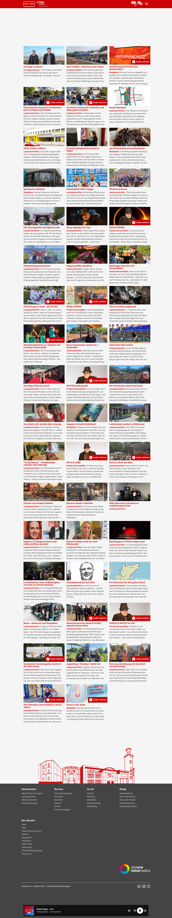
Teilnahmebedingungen (32, 850)
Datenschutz (27, 847)
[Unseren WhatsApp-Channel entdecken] (139, 886)
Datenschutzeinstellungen (58, 886)
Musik (123, 789)
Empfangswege (94, 803)
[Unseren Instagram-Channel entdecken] (148, 886)
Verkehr (57, 803)
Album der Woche (127, 800)
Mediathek (91, 800)
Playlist (90, 793)
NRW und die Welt (30, 800)
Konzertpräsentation (128, 806)
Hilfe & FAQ (27, 844)
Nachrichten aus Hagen (32, 793)
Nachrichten (29, 789)
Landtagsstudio (28, 796)
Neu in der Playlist (128, 796)
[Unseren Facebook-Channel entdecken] (144, 886)
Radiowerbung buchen (32, 831)
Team (24, 824)
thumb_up (145, 910)
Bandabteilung (126, 793)
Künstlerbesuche (127, 803)
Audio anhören (140, 62)
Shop (24, 828)
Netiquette (26, 841)
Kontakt (25, 834)
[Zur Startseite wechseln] (29, 4)
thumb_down (135, 910)
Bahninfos (58, 800)
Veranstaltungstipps (63, 793)
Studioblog (92, 806)
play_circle (140, 910)
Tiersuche (58, 796)
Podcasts (91, 796)
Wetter (57, 806)
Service (58, 789)
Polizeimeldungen (30, 803)
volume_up (129, 910)
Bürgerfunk (27, 837)
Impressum (27, 854)
